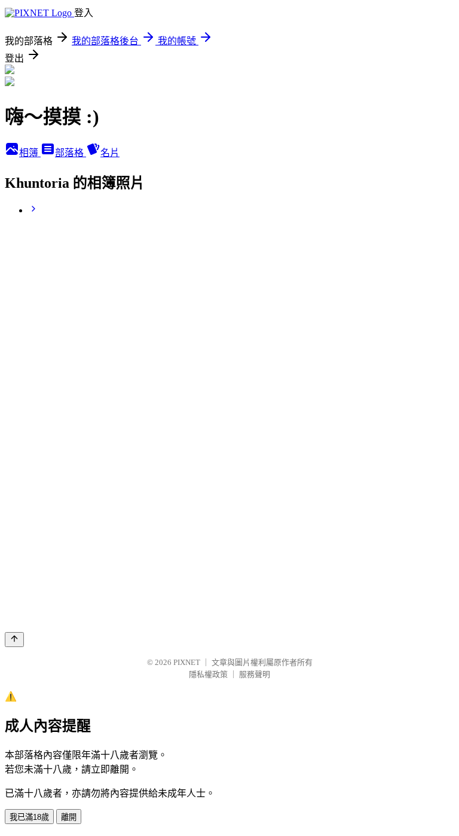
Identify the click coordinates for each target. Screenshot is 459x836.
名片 (110, 153)
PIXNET (186, 662)
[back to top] (14, 639)
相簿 (30, 153)
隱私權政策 (208, 674)
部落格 (70, 153)
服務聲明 (254, 674)
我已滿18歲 (29, 817)
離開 (68, 817)
